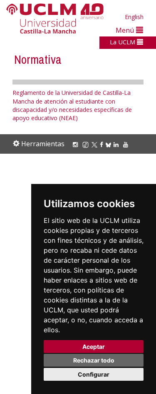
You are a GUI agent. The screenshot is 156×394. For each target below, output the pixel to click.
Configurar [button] (93, 374)
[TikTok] (87, 144)
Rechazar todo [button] (93, 360)
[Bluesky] (110, 144)
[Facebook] (103, 144)
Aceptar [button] (93, 346)
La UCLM (123, 42)
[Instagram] (76, 144)
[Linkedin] (116, 144)
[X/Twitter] (96, 144)
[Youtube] (127, 144)
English (134, 17)
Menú (126, 30)
